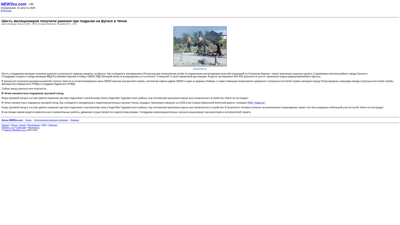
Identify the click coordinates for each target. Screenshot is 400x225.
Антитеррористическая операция (51, 120)
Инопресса (33, 127)
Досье (14, 125)
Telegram (53, 125)
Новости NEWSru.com (15, 130)
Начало (5, 125)
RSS (44, 125)
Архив (22, 125)
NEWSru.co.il (8, 127)
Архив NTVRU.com (200, 69)
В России (6, 10)
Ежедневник (34, 125)
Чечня (28, 120)
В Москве (21, 127)
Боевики (75, 120)
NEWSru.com (13, 4)
